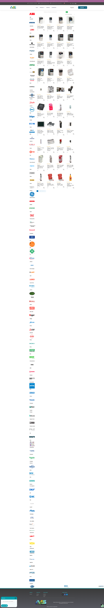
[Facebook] (72, 3)
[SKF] (32, 489)
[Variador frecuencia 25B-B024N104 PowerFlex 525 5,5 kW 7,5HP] (41, 37)
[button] (70, 3)
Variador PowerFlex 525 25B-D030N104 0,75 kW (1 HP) (40, 27)
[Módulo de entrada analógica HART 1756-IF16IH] (70, 124)
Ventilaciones (32, 548)
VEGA (30, 546)
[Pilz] (32, 430)
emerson (31, 141)
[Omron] (32, 393)
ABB (30, 17)
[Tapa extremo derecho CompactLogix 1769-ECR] (70, 72)
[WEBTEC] (32, 552)
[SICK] (32, 473)
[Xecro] (32, 573)
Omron (31, 396)
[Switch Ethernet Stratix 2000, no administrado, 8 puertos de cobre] (41, 89)
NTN (30, 389)
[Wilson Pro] (32, 566)
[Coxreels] (32, 95)
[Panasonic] (32, 400)
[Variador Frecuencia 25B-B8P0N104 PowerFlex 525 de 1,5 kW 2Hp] (51, 20)
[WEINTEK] (32, 559)
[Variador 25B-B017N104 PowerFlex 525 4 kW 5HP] (41, 72)
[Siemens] (32, 481)
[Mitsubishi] (32, 329)
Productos (42, 7)
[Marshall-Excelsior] (32, 293)
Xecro (31, 576)
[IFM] (32, 244)
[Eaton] (32, 123)
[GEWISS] (32, 201)
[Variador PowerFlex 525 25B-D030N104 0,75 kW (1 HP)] (41, 20)
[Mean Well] (32, 308)
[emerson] (32, 137)
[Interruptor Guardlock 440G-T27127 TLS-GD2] (60, 177)
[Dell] (32, 109)
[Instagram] (74, 3)
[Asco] (32, 65)
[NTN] (32, 385)
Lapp (30, 275)
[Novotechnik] (32, 378)
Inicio (37, 7)
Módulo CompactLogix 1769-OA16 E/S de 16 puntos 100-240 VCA (40, 167)
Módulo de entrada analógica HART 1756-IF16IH (70, 131)
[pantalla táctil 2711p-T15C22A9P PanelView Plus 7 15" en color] (41, 124)
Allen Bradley (32, 47)
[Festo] (32, 166)
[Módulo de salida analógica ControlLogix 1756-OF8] (60, 124)
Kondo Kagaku (32, 268)
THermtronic (32, 532)
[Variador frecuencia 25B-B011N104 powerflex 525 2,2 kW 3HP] (51, 37)
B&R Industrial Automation (32, 75)
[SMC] (32, 496)
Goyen (31, 211)
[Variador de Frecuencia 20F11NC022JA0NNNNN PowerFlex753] (51, 55)
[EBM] (32, 130)
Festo (30, 169)
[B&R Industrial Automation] (32, 72)
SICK (30, 477)
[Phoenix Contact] (32, 422)
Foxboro (31, 190)
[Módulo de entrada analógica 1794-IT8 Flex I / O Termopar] (51, 141)
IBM (30, 240)
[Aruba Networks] (32, 58)
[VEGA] (32, 543)
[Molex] (32, 336)
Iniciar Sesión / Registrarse (72, 7)
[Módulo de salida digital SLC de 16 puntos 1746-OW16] (51, 124)
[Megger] (32, 315)
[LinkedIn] (75, 3)
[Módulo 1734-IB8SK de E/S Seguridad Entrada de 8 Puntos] (60, 159)
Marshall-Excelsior (32, 297)
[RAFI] (32, 437)
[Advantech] (32, 22)
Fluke (31, 183)
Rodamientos (32, 447)
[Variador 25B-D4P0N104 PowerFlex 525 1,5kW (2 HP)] (70, 55)
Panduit (31, 410)
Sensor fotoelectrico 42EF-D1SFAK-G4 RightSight (70, 96)
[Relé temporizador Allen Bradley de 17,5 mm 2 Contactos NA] (60, 107)
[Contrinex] (32, 86)
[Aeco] (32, 29)
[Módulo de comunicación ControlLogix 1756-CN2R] (70, 141)
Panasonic (31, 403)
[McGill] (32, 301)
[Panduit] (32, 407)
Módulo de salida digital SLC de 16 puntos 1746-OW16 (50, 131)
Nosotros (48, 7)
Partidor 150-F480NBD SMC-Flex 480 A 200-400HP (70, 114)
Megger (31, 318)
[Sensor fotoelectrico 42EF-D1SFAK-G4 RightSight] (70, 89)
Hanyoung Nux (32, 218)
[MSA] (32, 350)
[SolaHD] (32, 503)
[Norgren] (32, 371)
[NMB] (32, 364)
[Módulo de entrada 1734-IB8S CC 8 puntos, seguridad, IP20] (60, 141)
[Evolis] (32, 145)
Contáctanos (54, 7)
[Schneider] (32, 458)
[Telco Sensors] (32, 525)
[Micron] (32, 322)
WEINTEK (31, 562)
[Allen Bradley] (32, 44)
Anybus (31, 54)
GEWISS (31, 204)
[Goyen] (32, 208)
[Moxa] (32, 343)
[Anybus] (32, 51)
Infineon (31, 261)
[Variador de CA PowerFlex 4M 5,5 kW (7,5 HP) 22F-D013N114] (60, 55)
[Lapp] (32, 272)
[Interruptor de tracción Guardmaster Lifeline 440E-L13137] (70, 177)
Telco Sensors (32, 528)
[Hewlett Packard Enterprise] (32, 222)
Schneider (31, 461)
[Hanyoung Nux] (32, 215)
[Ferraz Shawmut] (32, 159)
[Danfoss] (32, 102)
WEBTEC (31, 555)
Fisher (31, 176)
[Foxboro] (32, 187)
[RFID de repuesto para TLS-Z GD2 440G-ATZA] (51, 107)
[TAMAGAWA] (32, 510)
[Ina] (32, 251)
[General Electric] (32, 194)
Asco (30, 68)
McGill (31, 304)
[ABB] (32, 14)
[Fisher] (32, 173)
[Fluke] (32, 180)
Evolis (31, 148)
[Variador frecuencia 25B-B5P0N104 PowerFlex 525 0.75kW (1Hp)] (60, 20)
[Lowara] (32, 286)
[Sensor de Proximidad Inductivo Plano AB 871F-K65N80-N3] (41, 107)
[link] (33, 594)
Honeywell (31, 233)
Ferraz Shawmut (32, 162)
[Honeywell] (32, 230)
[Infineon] (32, 258)
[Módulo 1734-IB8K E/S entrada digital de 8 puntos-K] (70, 159)
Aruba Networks (32, 61)
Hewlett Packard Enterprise (32, 226)
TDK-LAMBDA (32, 521)
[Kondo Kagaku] (32, 265)
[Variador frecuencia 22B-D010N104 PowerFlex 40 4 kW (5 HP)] (70, 37)
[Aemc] (32, 36)
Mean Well (31, 311)
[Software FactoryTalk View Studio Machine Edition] (60, 89)
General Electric (32, 197)
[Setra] (32, 466)
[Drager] (32, 116)
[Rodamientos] (32, 444)
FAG (30, 155)
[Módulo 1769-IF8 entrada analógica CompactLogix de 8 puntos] (51, 159)
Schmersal (31, 454)
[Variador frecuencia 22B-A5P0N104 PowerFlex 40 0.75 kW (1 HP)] (41, 55)
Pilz (30, 433)
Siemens (31, 484)
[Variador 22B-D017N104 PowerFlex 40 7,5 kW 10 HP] (60, 72)
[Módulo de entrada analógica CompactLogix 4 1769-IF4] (41, 141)
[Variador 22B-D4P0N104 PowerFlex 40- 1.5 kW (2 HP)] (51, 72)
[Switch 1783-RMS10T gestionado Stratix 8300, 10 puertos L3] (51, 89)
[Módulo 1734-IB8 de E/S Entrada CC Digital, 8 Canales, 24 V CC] (41, 177)
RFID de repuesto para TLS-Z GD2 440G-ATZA (50, 114)
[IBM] (32, 237)
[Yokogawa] (32, 580)
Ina (30, 254)
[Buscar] (67, 12)
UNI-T (31, 539)
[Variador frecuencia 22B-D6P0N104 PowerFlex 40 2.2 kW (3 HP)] (60, 37)
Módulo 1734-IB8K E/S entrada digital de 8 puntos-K (70, 166)
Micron (31, 325)
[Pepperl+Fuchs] (32, 415)
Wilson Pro (31, 569)
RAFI (30, 440)
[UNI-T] (32, 536)
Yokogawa (31, 583)
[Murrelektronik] (32, 357)
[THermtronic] (32, 530)
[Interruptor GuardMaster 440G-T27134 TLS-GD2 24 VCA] (51, 177)
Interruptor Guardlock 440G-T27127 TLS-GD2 (60, 184)
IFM (30, 247)
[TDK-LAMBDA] (32, 517)
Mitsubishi (31, 332)
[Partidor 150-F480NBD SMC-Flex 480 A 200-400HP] (70, 107)
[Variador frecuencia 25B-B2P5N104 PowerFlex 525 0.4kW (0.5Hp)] (70, 20)
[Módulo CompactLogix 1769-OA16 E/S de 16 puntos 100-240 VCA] (41, 159)
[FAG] (32, 152)
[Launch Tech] (32, 279)
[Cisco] (32, 79)
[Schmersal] (32, 451)
